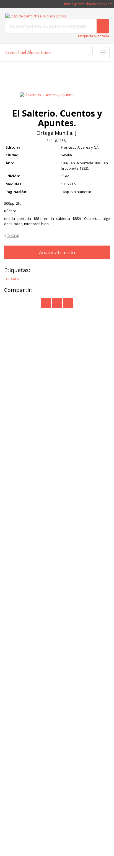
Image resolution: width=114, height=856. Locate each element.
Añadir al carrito (57, 252)
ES (3, 3)
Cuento (12, 279)
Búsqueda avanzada (93, 36)
